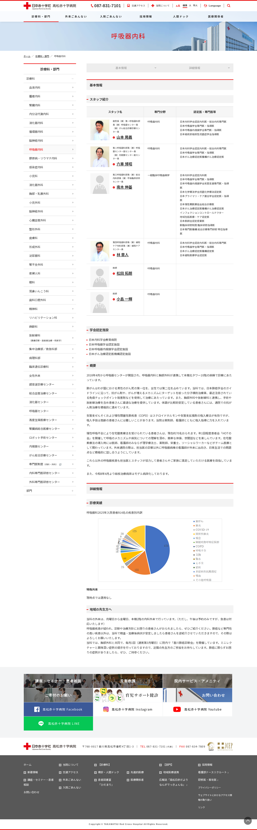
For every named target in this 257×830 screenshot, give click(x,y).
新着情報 (32, 772)
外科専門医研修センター (44, 482)
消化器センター (39, 402)
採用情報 (146, 16)
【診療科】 (104, 764)
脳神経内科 (36, 140)
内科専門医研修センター (44, 473)
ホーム (27, 56)
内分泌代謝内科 (39, 114)
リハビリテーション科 (43, 317)
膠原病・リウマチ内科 (43, 158)
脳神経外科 (36, 211)
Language (215, 5)
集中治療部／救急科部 (43, 349)
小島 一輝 (124, 298)
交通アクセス (138, 5)
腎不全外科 (36, 264)
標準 (185, 5)
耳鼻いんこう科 (39, 291)
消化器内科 (36, 123)
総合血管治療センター (43, 393)
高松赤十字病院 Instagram (132, 709)
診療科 (30, 78)
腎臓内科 (34, 105)
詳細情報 (194, 68)
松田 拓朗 (124, 273)
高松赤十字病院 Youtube (203, 709)
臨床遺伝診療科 (39, 366)
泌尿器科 (34, 255)
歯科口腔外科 (37, 300)
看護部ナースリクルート (212, 772)
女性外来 (34, 375)
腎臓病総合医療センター (44, 428)
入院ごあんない (111, 16)
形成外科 (34, 247)
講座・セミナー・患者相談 (58, 681)
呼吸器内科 (36, 149)
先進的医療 (137, 772)
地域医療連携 (171, 772)
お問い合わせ (213, 695)
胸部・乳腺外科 (39, 193)
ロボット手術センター (43, 437)
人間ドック (181, 16)
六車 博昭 (124, 163)
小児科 (33, 176)
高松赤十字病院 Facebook (63, 709)
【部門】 (168, 764)
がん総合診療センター (43, 455)
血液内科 (34, 87)
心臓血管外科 (37, 220)
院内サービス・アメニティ (197, 681)
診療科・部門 (41, 16)
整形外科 (34, 229)
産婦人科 (34, 273)
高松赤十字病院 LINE (64, 723)
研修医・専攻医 (207, 779)
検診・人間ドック (108, 772)
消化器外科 (36, 185)
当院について (163, 5)
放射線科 (46, 337)
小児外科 (34, 202)
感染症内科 (36, 167)
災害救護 (128, 681)
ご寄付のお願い (58, 695)
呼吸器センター (39, 411)
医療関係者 (216, 16)
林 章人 (122, 254)
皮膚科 (33, 238)
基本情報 (121, 68)
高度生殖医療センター (43, 420)
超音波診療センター (41, 384)
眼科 (32, 282)
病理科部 (34, 358)
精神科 (33, 309)
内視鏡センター (39, 446)
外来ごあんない (76, 16)
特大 (195, 5)
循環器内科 (36, 131)
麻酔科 (33, 326)
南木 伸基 (124, 187)
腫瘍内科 (34, 96)
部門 (29, 490)
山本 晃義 (124, 137)
